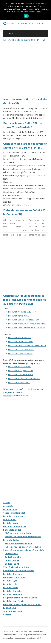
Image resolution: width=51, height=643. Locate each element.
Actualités (8, 506)
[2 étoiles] (6, 395)
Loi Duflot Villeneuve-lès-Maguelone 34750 (27, 323)
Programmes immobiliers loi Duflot (20, 598)
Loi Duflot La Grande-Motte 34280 (23, 319)
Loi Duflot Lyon (10, 581)
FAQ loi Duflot (9, 608)
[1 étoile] (4, 395)
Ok (26, 16)
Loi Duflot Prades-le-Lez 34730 (22, 311)
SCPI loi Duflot (9, 519)
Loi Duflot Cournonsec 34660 (21, 349)
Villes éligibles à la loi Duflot (16, 567)
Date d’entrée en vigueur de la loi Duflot (22, 604)
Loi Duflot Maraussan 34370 (20, 374)
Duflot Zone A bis (13, 557)
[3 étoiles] (7, 395)
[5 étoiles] (10, 395)
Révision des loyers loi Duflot (18, 543)
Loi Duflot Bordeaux (12, 594)
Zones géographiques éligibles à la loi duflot (24, 550)
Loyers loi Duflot (11, 540)
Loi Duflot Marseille (12, 591)
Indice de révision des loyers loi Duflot (23, 547)
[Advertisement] (25, 70)
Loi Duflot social (10, 523)
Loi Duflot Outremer (13, 574)
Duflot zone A (11, 553)
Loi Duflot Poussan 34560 (19, 366)
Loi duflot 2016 (10, 509)
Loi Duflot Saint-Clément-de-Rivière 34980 (26, 327)
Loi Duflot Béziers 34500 (19, 382)
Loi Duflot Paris (10, 587)
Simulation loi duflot (13, 611)
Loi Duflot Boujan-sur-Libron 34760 (24, 378)
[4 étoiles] (9, 395)
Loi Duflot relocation (13, 516)
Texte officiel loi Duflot (14, 513)
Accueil (6, 502)
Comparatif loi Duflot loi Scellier (18, 570)
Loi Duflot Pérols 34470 (18, 315)
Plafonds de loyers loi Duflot (18, 533)
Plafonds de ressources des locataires (23, 536)
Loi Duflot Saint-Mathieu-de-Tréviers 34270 (27, 345)
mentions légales (33, 638)
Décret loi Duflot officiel (14, 526)
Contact (7, 615)
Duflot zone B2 (12, 564)
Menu (11, 33)
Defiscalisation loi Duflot (15, 577)
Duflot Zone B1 (12, 560)
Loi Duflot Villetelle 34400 (19, 337)
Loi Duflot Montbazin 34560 (20, 341)
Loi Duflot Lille (10, 584)
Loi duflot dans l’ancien (14, 601)
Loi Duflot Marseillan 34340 (20, 353)
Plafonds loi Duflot (12, 530)
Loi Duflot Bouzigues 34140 (20, 370)
